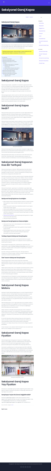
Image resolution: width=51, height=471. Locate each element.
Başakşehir (41, 25)
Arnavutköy (41, 23)
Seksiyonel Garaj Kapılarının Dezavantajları (10, 66)
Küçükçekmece (42, 38)
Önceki (27, 17)
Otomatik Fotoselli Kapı (44, 45)
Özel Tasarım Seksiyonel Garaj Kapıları (11, 69)
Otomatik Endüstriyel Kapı (43, 42)
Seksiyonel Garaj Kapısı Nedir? (9, 60)
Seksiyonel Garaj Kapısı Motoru (9, 70)
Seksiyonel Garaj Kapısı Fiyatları (9, 71)
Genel (12, 404)
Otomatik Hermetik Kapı (44, 58)
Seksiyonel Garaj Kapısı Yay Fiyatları (10, 73)
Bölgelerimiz (41, 28)
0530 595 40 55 (21, 53)
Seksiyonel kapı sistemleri (8, 215)
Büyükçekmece (42, 30)
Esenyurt (41, 33)
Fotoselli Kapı (41, 63)
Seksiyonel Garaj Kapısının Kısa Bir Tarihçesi (9, 62)
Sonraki (31, 17)
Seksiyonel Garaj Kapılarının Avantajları (12, 64)
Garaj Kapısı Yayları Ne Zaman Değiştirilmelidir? (10, 75)
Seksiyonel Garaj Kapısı (7, 58)
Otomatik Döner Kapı (43, 51)
